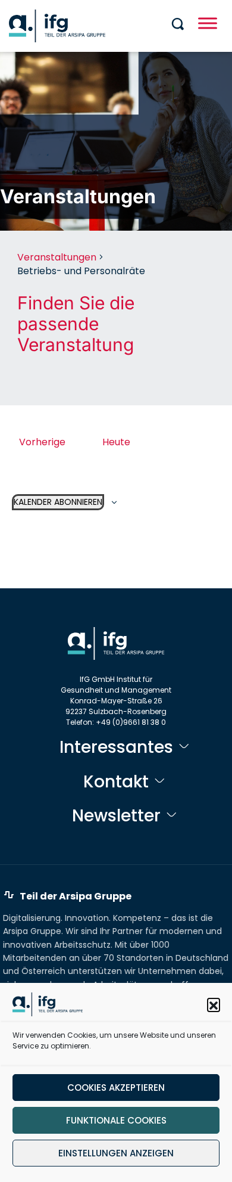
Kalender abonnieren (58, 502)
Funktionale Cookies (116, 1120)
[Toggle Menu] (207, 23)
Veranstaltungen (56, 257)
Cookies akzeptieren (116, 1087)
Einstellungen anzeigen (116, 1153)
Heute (116, 442)
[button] (214, 1004)
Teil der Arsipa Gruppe (75, 896)
